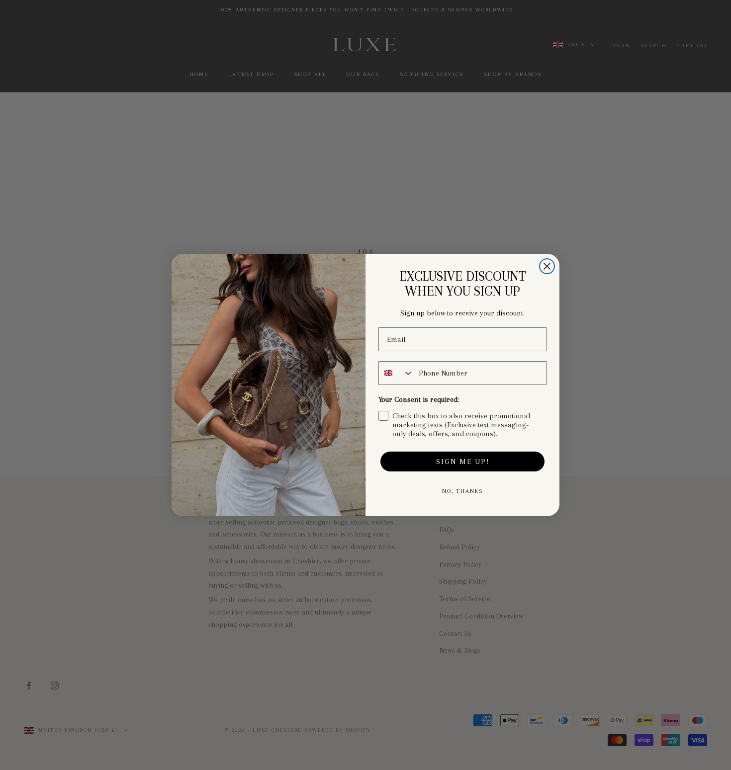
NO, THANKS (462, 491)
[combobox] (396, 373)
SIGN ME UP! (462, 461)
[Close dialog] (547, 266)
